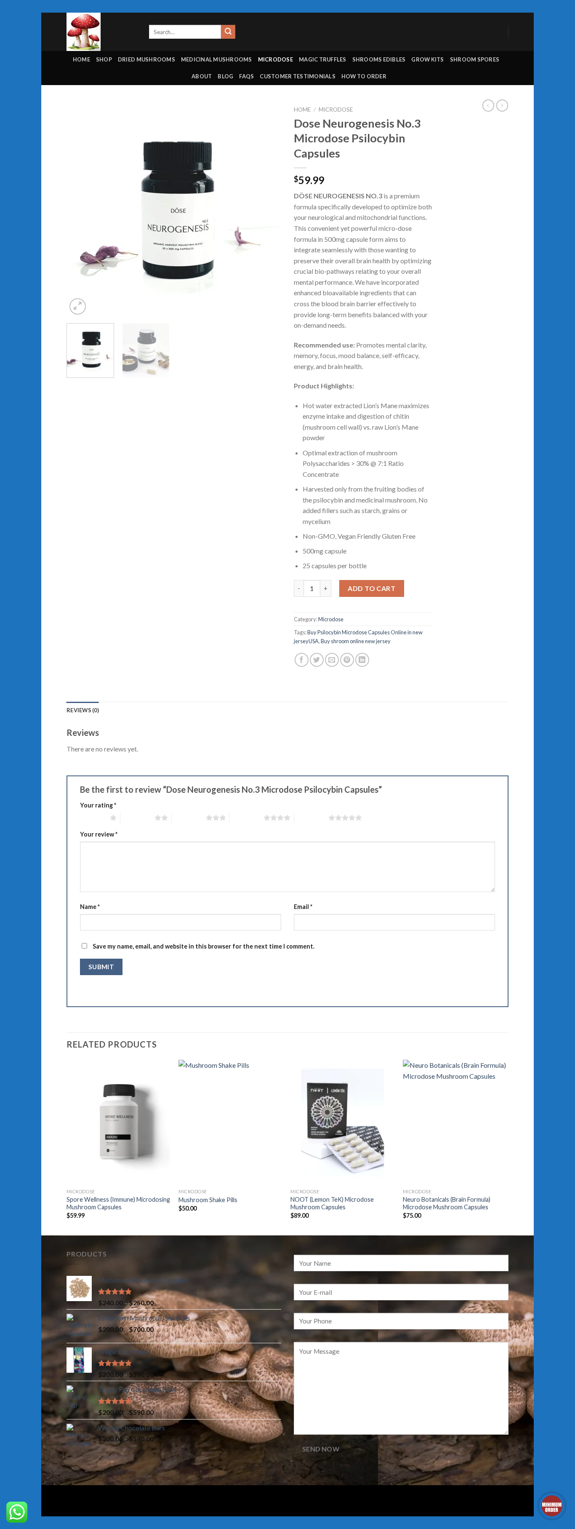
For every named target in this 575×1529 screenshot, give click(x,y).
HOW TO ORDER (363, 76)
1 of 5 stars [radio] (93, 817)
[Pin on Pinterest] (347, 660)
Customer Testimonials (297, 76)
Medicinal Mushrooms (216, 59)
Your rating (98, 805)
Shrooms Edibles (379, 59)
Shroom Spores (474, 59)
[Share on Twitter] (317, 660)
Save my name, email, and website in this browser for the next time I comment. (203, 946)
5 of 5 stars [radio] (311, 817)
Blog (225, 76)
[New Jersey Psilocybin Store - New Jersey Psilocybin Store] (101, 32)
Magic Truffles (322, 59)
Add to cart (371, 588)
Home (81, 59)
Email (303, 906)
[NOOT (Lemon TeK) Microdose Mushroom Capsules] (342, 1122)
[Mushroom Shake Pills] (230, 1122)
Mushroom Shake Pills (207, 1199)
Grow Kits (427, 59)
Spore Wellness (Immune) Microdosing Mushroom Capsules (118, 1203)
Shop (104, 59)
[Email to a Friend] (332, 660)
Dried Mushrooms (146, 59)
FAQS (246, 76)
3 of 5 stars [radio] (189, 817)
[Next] (266, 209)
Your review (98, 834)
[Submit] (228, 32)
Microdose (275, 59)
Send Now (321, 1449)
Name (90, 906)
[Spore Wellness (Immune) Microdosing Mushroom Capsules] (118, 1122)
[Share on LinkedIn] (362, 660)
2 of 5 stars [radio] (137, 817)
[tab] (83, 710)
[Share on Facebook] (302, 660)
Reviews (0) (83, 710)
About (202, 76)
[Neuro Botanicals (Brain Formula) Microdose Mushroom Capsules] (455, 1122)
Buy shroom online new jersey (356, 641)
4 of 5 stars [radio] (246, 817)
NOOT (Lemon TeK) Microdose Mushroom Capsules (332, 1203)
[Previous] (81, 209)
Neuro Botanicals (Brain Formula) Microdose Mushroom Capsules (446, 1203)
